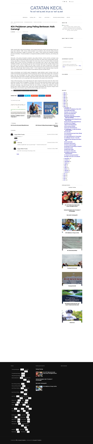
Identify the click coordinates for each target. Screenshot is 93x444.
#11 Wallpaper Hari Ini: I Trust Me (71, 137)
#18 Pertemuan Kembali (69, 126)
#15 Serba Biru (67, 131)
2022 (64, 97)
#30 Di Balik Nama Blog (69, 110)
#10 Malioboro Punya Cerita (72, 232)
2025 (64, 93)
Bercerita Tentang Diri (72, 215)
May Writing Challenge (16, 392)
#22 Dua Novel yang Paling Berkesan (72, 121)
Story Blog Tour (14, 423)
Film (12, 408)
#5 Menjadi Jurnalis (68, 147)
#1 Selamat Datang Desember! (71, 155)
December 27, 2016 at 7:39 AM (53, 148)
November (66, 158)
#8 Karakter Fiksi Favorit (69, 143)
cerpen (13, 404)
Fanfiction (13, 429)
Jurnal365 (26, 369)
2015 (64, 173)
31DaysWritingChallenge (18, 22)
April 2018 (13, 396)
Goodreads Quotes (79, 69)
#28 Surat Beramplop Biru (70, 113)
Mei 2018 (26, 392)
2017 (64, 105)
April (65, 167)
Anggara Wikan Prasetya (19, 134)
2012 (64, 178)
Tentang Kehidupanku (58, 17)
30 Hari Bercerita (27, 377)
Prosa (13, 417)
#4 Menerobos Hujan (69, 149)
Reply (16, 138)
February (66, 170)
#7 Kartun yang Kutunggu (70, 144)
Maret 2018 (27, 388)
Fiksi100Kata (14, 410)
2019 (64, 102)
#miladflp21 (27, 425)
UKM (19, 408)
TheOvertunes (23, 431)
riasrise (19, 142)
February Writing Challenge (16, 385)
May (65, 166)
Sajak (28, 379)
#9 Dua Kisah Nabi (68, 141)
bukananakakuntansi (28, 22)
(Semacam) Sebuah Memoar (70, 127)
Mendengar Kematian (69, 115)
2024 (64, 94)
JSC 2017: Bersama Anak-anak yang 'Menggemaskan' (72, 205)
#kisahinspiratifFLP (25, 423)
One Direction (23, 421)
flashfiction (14, 402)
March (66, 169)
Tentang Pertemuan (72, 268)
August (66, 163)
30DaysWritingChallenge (16, 375)
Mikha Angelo (14, 421)
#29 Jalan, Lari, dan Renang (70, 112)
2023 (64, 96)
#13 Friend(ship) (67, 134)
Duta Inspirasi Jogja (22, 417)
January (66, 172)
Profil (68, 17)
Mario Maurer (23, 419)
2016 (64, 106)
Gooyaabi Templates (37, 440)
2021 (64, 99)
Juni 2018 (25, 398)
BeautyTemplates (22, 440)
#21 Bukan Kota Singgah (69, 123)
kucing (26, 408)
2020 (64, 100)
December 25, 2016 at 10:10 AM (52, 134)
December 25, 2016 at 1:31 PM (52, 142)
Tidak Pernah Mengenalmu (70, 124)
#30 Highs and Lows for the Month (72, 156)
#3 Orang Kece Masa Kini (70, 150)
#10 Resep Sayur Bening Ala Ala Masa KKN (72, 140)
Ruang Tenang (72, 187)
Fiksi (40, 17)
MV (21, 410)
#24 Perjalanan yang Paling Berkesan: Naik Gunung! (72, 120)
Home (12, 22)
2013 (64, 177)
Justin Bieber (24, 414)
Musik (21, 404)
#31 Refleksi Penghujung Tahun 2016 (72, 109)
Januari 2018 (22, 429)
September (67, 161)
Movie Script (14, 431)
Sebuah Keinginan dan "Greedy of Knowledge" (72, 210)
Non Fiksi (47, 17)
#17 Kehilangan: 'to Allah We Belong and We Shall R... (72, 130)
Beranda (25, 17)
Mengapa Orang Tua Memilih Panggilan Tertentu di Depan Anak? (34, 117)
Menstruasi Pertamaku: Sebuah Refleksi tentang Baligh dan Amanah (49, 117)
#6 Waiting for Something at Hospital (72, 146)
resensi (22, 402)
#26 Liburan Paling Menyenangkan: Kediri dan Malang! (72, 117)
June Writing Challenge (25, 396)
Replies (16, 140)
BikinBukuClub (14, 414)
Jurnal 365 (33, 17)
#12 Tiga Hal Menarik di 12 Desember (72, 136)
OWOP (23, 400)
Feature (28, 410)
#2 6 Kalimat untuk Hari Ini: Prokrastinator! (70, 153)
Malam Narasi (14, 419)
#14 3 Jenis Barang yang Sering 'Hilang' (73, 133)
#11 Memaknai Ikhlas (72, 250)
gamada (28, 404)
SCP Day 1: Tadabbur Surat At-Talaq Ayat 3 (18, 116)
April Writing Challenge (16, 388)
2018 (64, 103)
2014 (64, 175)
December (66, 107)
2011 (64, 180)
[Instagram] (66, 1)
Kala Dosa (72, 322)
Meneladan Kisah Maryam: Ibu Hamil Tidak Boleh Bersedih (72, 304)
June (65, 164)
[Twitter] (64, 1)
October (66, 160)
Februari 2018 (14, 400)
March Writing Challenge (16, 383)
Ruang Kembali (72, 285)
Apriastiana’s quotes (67, 61)
